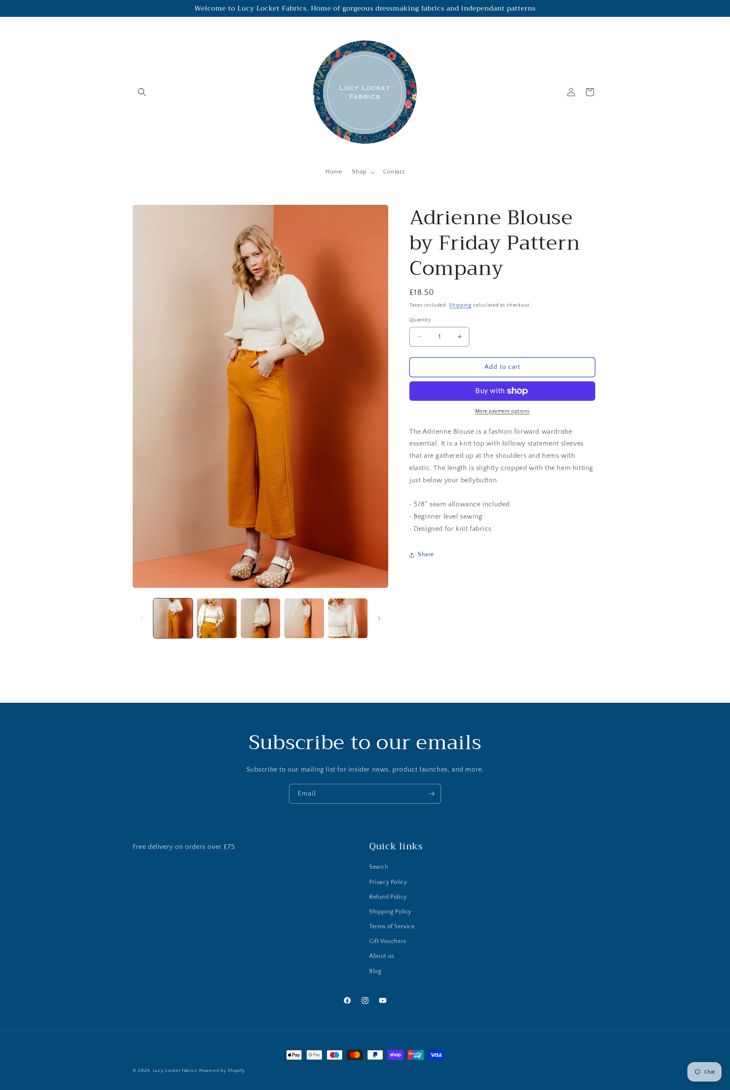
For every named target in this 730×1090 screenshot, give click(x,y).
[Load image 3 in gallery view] (260, 618)
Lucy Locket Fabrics (175, 1070)
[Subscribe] (431, 794)
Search (379, 867)
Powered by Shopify (222, 1070)
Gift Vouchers (387, 941)
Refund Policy (388, 897)
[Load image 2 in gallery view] (216, 618)
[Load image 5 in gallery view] (348, 618)
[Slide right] (379, 618)
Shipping (460, 305)
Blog (375, 971)
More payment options (502, 411)
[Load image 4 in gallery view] (304, 618)
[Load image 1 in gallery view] (173, 618)
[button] (142, 92)
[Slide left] (142, 618)
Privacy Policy (388, 882)
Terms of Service (392, 926)
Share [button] (426, 554)
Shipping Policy (390, 911)
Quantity (420, 320)
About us (381, 956)
